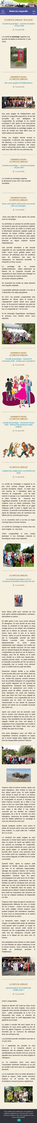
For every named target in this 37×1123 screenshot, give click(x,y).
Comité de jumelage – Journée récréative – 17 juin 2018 (18, 25)
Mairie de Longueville (18, 11)
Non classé (28, 20)
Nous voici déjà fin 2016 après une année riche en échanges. (18, 205)
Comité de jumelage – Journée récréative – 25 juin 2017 (18, 167)
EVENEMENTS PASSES (19, 77)
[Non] (35, 1116)
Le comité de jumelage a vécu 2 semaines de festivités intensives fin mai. (18, 580)
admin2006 (21, 30)
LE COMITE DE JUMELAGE (13, 20)
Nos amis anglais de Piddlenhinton (18, 83)
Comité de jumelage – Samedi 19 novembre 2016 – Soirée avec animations (18, 360)
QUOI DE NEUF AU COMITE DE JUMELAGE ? (18, 989)
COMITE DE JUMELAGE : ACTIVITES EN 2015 (18, 472)
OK (19, 1120)
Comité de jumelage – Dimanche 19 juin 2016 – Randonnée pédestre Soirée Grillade (18, 425)
